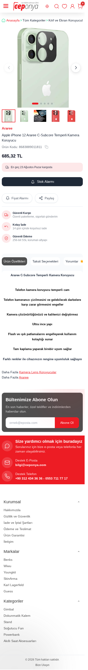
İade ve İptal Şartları (18, 519)
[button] (35, 100)
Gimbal (9, 606)
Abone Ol (67, 419)
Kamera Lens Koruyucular (37, 369)
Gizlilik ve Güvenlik (17, 513)
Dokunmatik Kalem (17, 612)
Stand (8, 618)
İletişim (9, 538)
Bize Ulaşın (42, 661)
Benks (8, 556)
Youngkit (10, 569)
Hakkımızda (12, 506)
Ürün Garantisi (14, 532)
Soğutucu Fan (14, 625)
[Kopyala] (46, 144)
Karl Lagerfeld (14, 581)
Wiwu (7, 562)
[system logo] (26, 6)
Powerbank (12, 631)
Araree (7, 125)
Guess (8, 588)
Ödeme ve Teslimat (17, 525)
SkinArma (10, 575)
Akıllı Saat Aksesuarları (20, 637)
